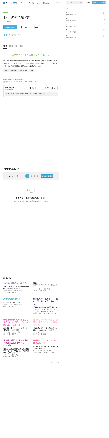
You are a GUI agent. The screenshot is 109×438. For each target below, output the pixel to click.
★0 (4, 304)
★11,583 (36, 311)
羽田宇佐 (53, 309)
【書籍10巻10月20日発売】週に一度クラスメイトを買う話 (45, 308)
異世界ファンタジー (44, 350)
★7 (4, 355)
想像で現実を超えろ (12, 299)
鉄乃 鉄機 (15, 330)
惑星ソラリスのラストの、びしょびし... (45, 286)
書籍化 (44, 311)
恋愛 (50, 311)
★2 (34, 332)
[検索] (68, 2)
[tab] (5, 46)
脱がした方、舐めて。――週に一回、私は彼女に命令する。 (45, 301)
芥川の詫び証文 (16, 17)
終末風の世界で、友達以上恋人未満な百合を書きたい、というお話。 (15, 343)
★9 (4, 290)
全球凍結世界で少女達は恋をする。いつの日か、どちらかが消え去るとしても (15, 322)
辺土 (34, 283)
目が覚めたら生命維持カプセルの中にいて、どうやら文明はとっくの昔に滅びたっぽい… (16, 351)
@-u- (18, 302)
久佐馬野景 (7, 21)
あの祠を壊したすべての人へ (15, 283)
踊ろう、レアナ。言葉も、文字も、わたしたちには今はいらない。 (45, 322)
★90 (4, 332)
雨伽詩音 (51, 330)
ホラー (10, 291)
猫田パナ (47, 348)
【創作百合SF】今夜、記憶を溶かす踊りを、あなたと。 (45, 329)
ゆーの (16, 353)
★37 (34, 350)
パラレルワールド (9, 302)
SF (9, 332)
